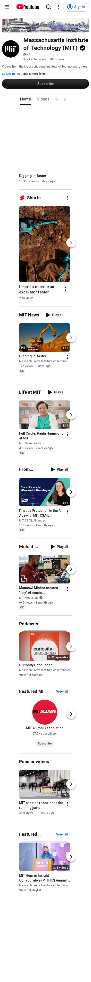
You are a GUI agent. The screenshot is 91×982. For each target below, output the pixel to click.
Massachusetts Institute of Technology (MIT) (49, 361)
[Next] (71, 242)
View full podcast (31, 675)
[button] (65, 99)
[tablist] (46, 99)
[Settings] (58, 7)
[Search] (48, 7)
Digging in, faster (32, 176)
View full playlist (30, 890)
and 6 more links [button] (34, 74)
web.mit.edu (13, 74)
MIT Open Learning (31, 443)
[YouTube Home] (27, 7)
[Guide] (7, 7)
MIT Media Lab (28, 597)
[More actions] (67, 198)
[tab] (25, 99)
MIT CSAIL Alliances (32, 520)
